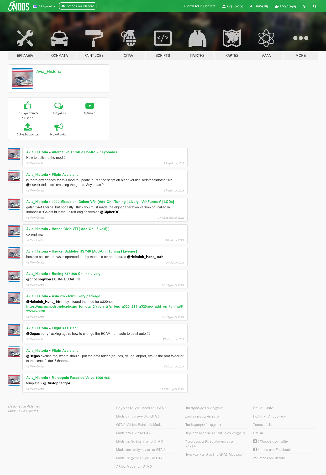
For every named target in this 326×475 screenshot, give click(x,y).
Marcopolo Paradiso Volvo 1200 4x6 (81, 377)
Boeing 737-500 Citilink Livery (76, 273)
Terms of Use (263, 424)
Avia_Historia (48, 71)
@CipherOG (110, 211)
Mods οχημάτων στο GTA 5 (138, 416)
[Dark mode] (305, 6)
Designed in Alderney (24, 406)
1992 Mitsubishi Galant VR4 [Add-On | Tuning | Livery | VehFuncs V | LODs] (113, 201)
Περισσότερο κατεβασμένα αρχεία (215, 432)
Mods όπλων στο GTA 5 (134, 432)
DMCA (258, 432)
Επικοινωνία (263, 407)
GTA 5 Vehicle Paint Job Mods (139, 424)
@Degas (33, 333)
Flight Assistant (65, 174)
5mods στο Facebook (274, 449)
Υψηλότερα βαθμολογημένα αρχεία (209, 443)
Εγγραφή (287, 6)
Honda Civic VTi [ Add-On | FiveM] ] (81, 228)
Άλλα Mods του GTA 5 (134, 466)
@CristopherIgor (56, 383)
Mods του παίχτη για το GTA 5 (140, 449)
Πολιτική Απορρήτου (269, 416)
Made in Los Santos (23, 410)
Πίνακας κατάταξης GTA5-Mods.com (215, 454)
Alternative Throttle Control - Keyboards (84, 152)
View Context (37, 163)
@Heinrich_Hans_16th (145, 256)
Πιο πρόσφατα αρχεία (204, 407)
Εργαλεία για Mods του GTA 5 (141, 407)
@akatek (33, 184)
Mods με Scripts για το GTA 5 (139, 441)
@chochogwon (38, 279)
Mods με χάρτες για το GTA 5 (140, 457)
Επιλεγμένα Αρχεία (202, 416)
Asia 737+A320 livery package (76, 296)
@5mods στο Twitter (273, 441)
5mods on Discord (271, 457)
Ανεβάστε (234, 6)
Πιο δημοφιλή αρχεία (203, 424)
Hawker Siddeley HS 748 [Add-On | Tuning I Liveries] (94, 251)
